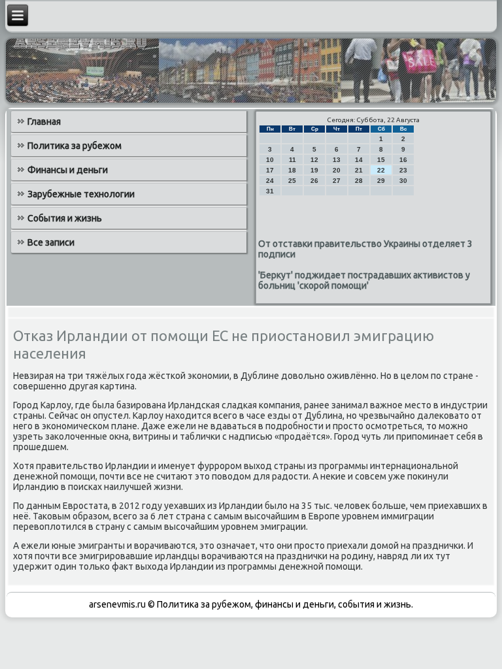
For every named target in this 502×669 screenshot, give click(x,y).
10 (270, 159)
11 (292, 159)
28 (359, 180)
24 (270, 180)
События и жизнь (64, 218)
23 (403, 170)
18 (292, 170)
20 (337, 170)
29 (381, 180)
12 (314, 159)
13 (337, 159)
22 (381, 170)
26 (314, 180)
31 (270, 191)
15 (381, 159)
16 (403, 159)
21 (359, 170)
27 (337, 180)
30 (403, 180)
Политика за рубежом (74, 145)
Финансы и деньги (67, 170)
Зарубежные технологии (81, 194)
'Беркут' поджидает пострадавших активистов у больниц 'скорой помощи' (364, 280)
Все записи (51, 242)
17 (270, 170)
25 (292, 180)
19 (314, 170)
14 (359, 159)
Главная (44, 121)
